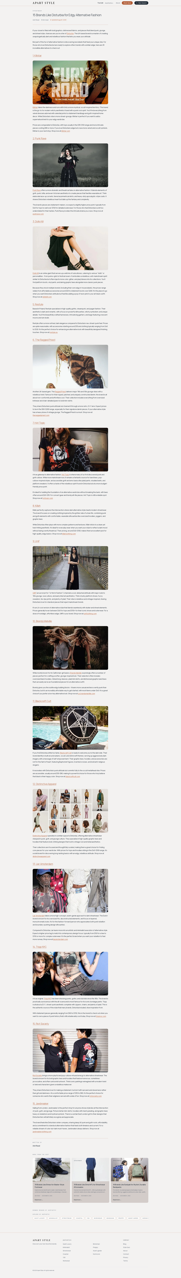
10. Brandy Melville (42, 621)
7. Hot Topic (39, 422)
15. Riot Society (41, 1023)
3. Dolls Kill (38, 221)
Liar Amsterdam (39, 916)
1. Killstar (37, 55)
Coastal (79, 1218)
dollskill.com (47, 297)
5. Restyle (38, 304)
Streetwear (67, 1218)
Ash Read (36, 20)
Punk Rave (37, 190)
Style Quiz (127, 3)
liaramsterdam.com (60, 939)
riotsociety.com (96, 1096)
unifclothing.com (90, 613)
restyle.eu (54, 332)
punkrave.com (38, 214)
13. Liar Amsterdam (43, 864)
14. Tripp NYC (40, 946)
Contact (126, 1254)
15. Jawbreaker (40, 1103)
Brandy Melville (75, 673)
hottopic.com (48, 498)
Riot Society (37, 1075)
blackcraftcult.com (73, 776)
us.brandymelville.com (86, 693)
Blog (124, 1244)
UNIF (34, 593)
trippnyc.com (101, 1016)
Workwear (98, 1218)
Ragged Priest (60, 391)
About (118, 3)
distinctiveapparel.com (41, 856)
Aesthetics (109, 3)
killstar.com (65, 131)
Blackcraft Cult (65, 753)
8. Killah (37, 505)
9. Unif (36, 541)
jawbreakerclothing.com (42, 1131)
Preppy (121, 1218)
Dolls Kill (36, 273)
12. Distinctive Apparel (44, 784)
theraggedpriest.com (41, 415)
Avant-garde (133, 1218)
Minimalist (53, 1218)
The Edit (100, 3)
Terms (125, 1261)
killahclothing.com (69, 534)
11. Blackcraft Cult (42, 701)
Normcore (147, 1218)
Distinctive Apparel (40, 836)
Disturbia (70, 33)
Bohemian (110, 1218)
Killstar (35, 107)
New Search (142, 3)
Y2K (88, 1218)
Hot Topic (65, 474)
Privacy (125, 1257)
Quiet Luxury (39, 1218)
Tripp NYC (47, 998)
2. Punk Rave (39, 138)
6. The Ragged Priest (44, 339)
